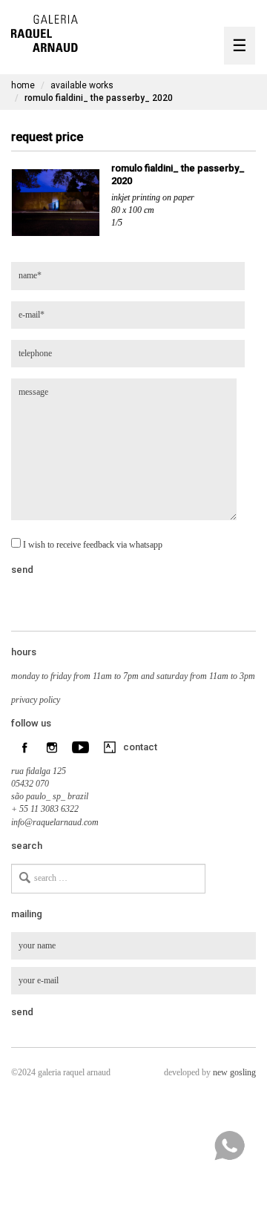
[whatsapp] (229, 1146)
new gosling (234, 1072)
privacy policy (35, 700)
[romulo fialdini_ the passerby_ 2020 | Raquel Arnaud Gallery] (44, 31)
